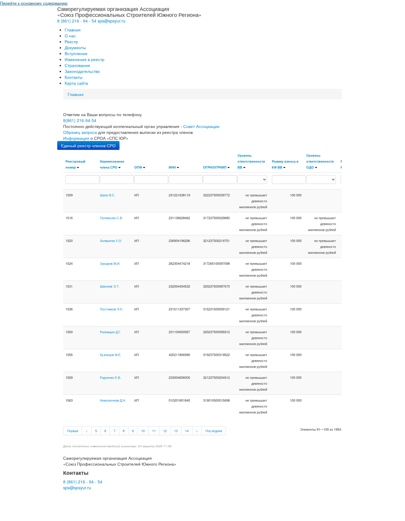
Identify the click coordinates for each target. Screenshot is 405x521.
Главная (73, 30)
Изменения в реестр (84, 59)
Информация (76, 138)
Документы (75, 47)
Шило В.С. (107, 195)
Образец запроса (80, 132)
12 (165, 430)
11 (154, 430)
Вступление (76, 53)
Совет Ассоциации (201, 126)
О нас (70, 36)
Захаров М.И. (110, 263)
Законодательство (82, 71)
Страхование (77, 65)
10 (143, 430)
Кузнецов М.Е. (110, 354)
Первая (72, 430)
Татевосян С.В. (111, 217)
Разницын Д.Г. (110, 331)
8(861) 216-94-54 (79, 120)
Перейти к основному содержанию (34, 3)
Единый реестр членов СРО (88, 145)
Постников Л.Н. (111, 309)
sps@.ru (111, 21)
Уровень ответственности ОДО (320, 161)
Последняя (213, 430)
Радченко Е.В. (110, 377)
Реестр (71, 41)
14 (187, 430)
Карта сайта (76, 83)
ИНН (172, 167)
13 (176, 430)
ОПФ (138, 167)
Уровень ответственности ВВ (251, 161)
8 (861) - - (76, 21)
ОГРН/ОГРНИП (215, 167)
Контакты (73, 77)
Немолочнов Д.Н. (113, 400)
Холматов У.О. (111, 240)
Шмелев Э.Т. (109, 286)
